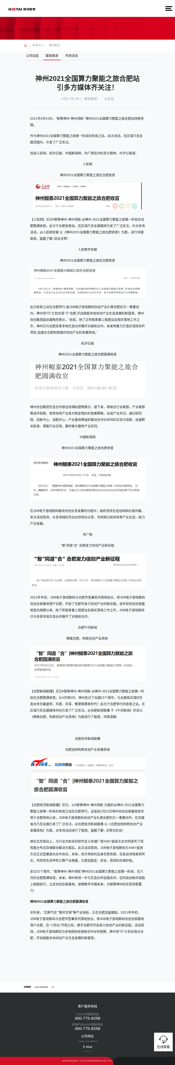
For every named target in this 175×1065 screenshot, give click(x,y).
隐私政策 (64, 1060)
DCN (52, 987)
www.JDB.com (109, 1060)
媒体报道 (54, 45)
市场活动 (71, 55)
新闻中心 (38, 45)
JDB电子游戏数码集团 (41, 987)
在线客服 (163, 1047)
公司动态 (32, 55)
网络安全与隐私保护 (72, 1060)
